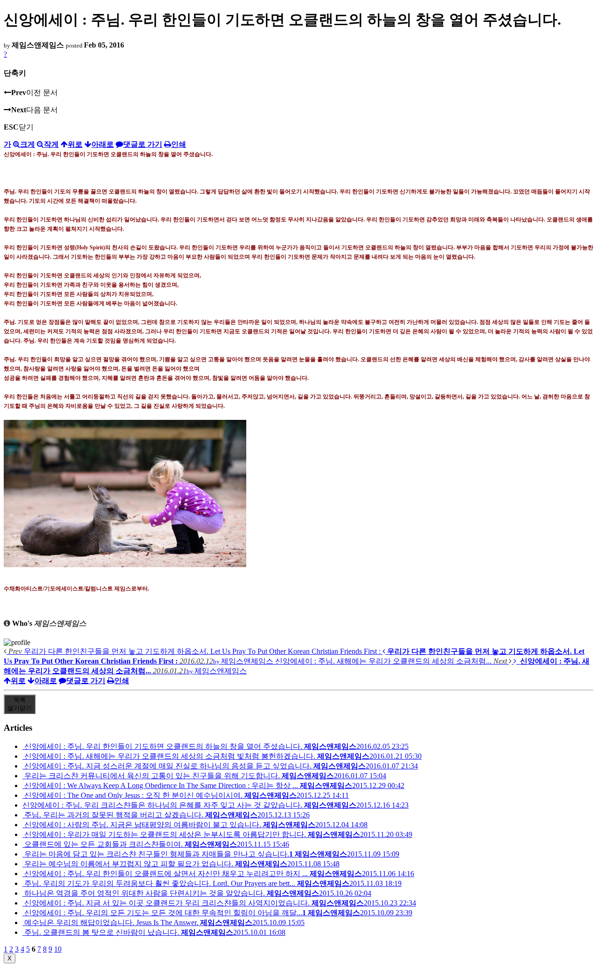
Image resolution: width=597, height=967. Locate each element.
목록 (19, 704)
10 (58, 949)
